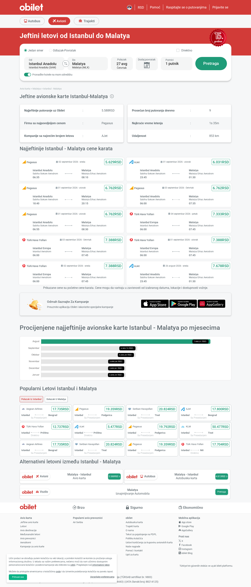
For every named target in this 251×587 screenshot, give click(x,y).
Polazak (121, 59)
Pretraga (211, 63)
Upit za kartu (132, 554)
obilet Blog (186, 553)
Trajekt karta (132, 526)
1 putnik (172, 63)
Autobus (33, 21)
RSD (141, 7)
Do (73, 59)
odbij (72, 565)
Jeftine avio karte (29, 522)
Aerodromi (25, 542)
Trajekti (89, 21)
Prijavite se (220, 7)
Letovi (23, 526)
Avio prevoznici (28, 538)
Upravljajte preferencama (102, 577)
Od (30, 59)
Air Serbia (78, 522)
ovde (58, 571)
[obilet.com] (40, 10)
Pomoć (155, 7)
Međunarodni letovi (30, 534)
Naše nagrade (133, 546)
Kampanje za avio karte (32, 546)
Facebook (186, 545)
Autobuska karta (134, 522)
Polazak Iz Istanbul (31, 399)
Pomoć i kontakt (134, 550)
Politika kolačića (134, 538)
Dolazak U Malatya (56, 399)
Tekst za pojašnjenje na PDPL (141, 534)
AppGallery (187, 530)
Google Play (187, 526)
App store (186, 522)
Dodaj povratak (146, 59)
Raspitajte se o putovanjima (186, 7)
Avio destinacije (28, 530)
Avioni (61, 21)
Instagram (186, 549)
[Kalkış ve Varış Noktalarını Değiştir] (65, 63)
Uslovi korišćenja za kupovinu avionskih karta (149, 542)
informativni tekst (101, 565)
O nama (130, 530)
